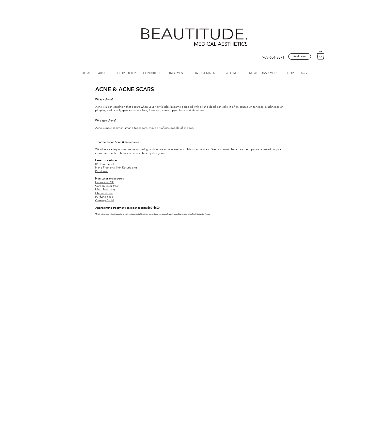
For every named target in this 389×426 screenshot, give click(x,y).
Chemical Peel (104, 193)
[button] (320, 55)
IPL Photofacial (104, 164)
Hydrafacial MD (104, 182)
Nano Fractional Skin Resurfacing (116, 167)
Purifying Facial (104, 197)
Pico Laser (101, 171)
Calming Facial (104, 200)
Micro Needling (105, 189)
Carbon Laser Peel (107, 186)
